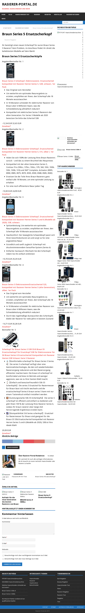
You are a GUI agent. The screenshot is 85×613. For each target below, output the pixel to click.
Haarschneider (46, 461)
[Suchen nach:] (72, 22)
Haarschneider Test (22, 14)
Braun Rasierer (12, 447)
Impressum (80, 607)
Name (4, 537)
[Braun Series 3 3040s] (65, 156)
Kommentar (6, 522)
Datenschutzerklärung (66, 607)
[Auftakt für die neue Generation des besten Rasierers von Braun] (10, 493)
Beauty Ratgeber (62, 582)
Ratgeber (60, 598)
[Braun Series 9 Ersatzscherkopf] (46, 492)
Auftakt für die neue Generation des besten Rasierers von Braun (10, 500)
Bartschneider (34, 585)
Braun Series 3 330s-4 (73, 149)
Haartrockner (34, 583)
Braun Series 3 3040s (77, 158)
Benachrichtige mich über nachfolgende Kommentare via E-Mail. (26, 555)
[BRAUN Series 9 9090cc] (28, 494)
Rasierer (37, 14)
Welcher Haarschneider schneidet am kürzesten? (72, 140)
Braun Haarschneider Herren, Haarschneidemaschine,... (67, 213)
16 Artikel (50, 456)
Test (58, 602)
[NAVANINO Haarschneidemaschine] (69, 85)
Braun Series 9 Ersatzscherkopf (45, 496)
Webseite (5, 549)
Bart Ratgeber (61, 578)
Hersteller (58, 14)
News (3, 19)
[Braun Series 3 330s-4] (61, 150)
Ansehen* (6, 126)
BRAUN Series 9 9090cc (26, 501)
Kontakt (45, 607)
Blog (10, 14)
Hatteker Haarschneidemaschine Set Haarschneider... (68, 401)
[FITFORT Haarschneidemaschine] (69, 32)
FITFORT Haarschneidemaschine (12, 578)
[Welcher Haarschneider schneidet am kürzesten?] (61, 140)
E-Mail (4, 543)
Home (3, 14)
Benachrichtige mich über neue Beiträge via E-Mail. (22, 559)
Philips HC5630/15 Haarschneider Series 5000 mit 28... (68, 237)
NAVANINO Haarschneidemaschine (13, 582)
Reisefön (48, 14)
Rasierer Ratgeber (72, 14)
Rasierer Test (61, 595)
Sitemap (53, 607)
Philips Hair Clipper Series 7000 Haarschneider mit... (69, 260)
